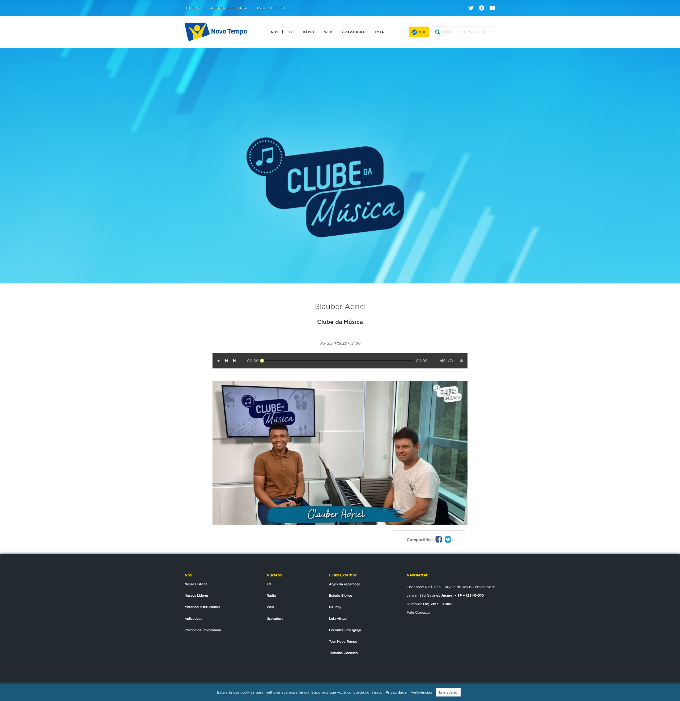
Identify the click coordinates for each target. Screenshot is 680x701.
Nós (274, 32)
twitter (473, 3)
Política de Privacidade (203, 630)
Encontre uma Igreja (345, 630)
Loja (379, 32)
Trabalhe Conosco (343, 653)
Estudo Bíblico (270, 8)
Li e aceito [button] (448, 692)
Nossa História (196, 584)
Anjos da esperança (344, 584)
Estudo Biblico (340, 595)
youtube (494, 3)
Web (328, 32)
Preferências (421, 692)
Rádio (308, 32)
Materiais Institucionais (202, 607)
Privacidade (396, 692)
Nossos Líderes (197, 595)
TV (290, 32)
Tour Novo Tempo (343, 641)
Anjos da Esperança (228, 8)
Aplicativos (193, 618)
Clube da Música (340, 321)
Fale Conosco (418, 612)
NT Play (193, 8)
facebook (483, 3)
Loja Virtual (338, 618)
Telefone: (429, 604)
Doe (422, 32)
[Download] (461, 361)
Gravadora (353, 32)
